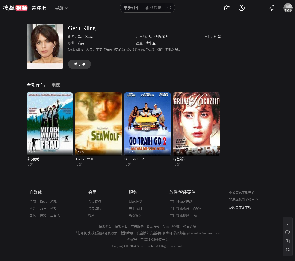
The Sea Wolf (84, 159)
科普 (33, 208)
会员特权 (94, 201)
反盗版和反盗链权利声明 (154, 233)
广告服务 (137, 226)
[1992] (147, 95)
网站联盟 (135, 201)
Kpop (43, 201)
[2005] (98, 95)
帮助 (91, 215)
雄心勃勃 (33, 159)
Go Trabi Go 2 (134, 159)
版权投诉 (135, 215)
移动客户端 (184, 201)
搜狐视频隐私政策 (104, 233)
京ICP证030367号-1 (154, 239)
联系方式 (153, 226)
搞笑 (43, 215)
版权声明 (127, 233)
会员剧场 (94, 208)
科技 (53, 208)
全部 (33, 201)
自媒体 (36, 192)
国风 (33, 215)
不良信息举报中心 (242, 192)
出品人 (55, 215)
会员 (92, 192)
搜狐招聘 (121, 226)
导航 (59, 8)
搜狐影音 (182, 208)
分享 (82, 64)
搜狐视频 (15, 8)
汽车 (43, 208)
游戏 (53, 201)
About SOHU (171, 226)
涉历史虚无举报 (240, 207)
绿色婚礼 (179, 159)
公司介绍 (189, 226)
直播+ (197, 208)
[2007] (50, 95)
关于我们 (135, 208)
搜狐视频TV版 (186, 215)
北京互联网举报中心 (243, 199)
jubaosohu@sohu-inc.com (204, 233)
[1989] (196, 95)
